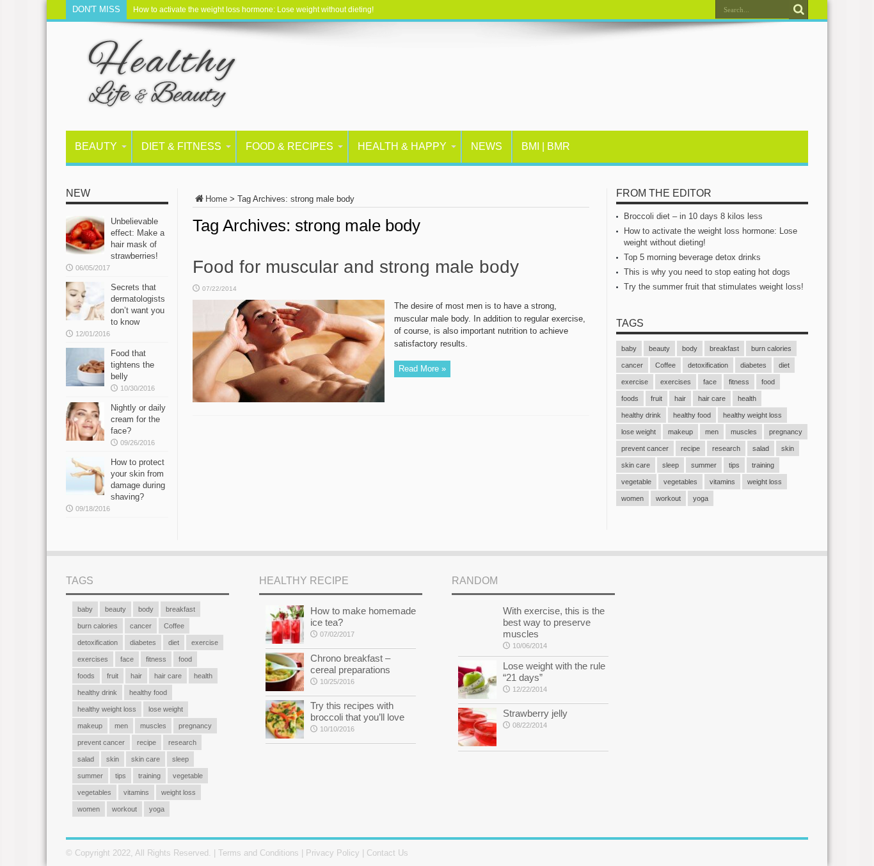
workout (668, 498)
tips (734, 465)
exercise (634, 382)
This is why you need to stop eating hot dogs (707, 272)
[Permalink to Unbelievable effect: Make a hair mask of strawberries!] (85, 251)
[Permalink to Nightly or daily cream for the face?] (85, 438)
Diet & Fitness (181, 146)
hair (680, 398)
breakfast (724, 348)
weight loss (764, 482)
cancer (632, 365)
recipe (690, 448)
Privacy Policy (333, 853)
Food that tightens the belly (132, 364)
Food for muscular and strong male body (356, 267)
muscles (744, 432)
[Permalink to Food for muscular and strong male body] (289, 399)
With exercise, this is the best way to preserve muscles (554, 622)
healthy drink (641, 415)
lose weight (638, 432)
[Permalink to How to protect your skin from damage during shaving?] (85, 492)
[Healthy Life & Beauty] (152, 98)
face (710, 382)
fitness (739, 382)
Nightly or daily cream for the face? (138, 419)
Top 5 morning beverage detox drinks (692, 257)
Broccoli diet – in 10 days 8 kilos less (693, 216)
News (486, 146)
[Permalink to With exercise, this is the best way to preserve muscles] (477, 641)
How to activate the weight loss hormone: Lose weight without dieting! (253, 9)
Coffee (665, 365)
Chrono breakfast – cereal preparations (350, 664)
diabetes (753, 365)
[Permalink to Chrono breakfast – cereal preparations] (285, 688)
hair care (712, 398)
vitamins (722, 482)
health (747, 398)
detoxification (708, 365)
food (768, 382)
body (689, 348)
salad (760, 448)
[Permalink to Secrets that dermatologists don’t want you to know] (85, 317)
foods (630, 398)
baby (629, 348)
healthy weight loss (752, 415)
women (632, 498)
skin (787, 448)
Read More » (422, 368)
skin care (635, 465)
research (726, 448)
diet (784, 365)
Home (216, 199)
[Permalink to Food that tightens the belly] (85, 383)
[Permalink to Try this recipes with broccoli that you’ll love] (285, 735)
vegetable (636, 482)
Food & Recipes (289, 146)
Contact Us (387, 853)
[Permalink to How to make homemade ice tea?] (285, 641)
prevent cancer (645, 448)
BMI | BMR (545, 146)
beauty (659, 348)
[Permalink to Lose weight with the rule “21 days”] (477, 696)
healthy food (692, 415)
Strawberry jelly (535, 713)
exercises (675, 382)
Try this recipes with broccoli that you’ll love (357, 711)
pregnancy (785, 432)
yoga (700, 498)
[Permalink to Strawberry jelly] (477, 743)
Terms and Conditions (258, 853)
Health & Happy (402, 146)
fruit (656, 398)
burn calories (771, 348)
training (763, 465)
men (712, 432)
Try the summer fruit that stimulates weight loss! (714, 286)
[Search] (798, 9)
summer (704, 465)
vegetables (680, 482)
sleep (670, 465)
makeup (680, 432)
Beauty (96, 146)
